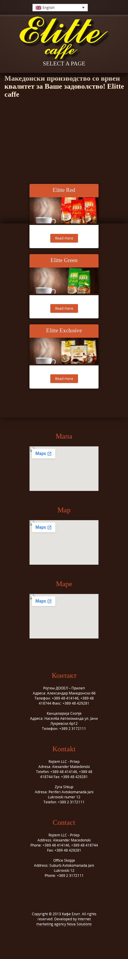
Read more (64, 238)
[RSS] (68, 938)
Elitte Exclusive (64, 330)
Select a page (64, 63)
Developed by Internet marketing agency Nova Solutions (64, 921)
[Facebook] (59, 938)
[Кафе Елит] (64, 39)
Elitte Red (64, 190)
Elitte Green (64, 260)
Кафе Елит (71, 913)
